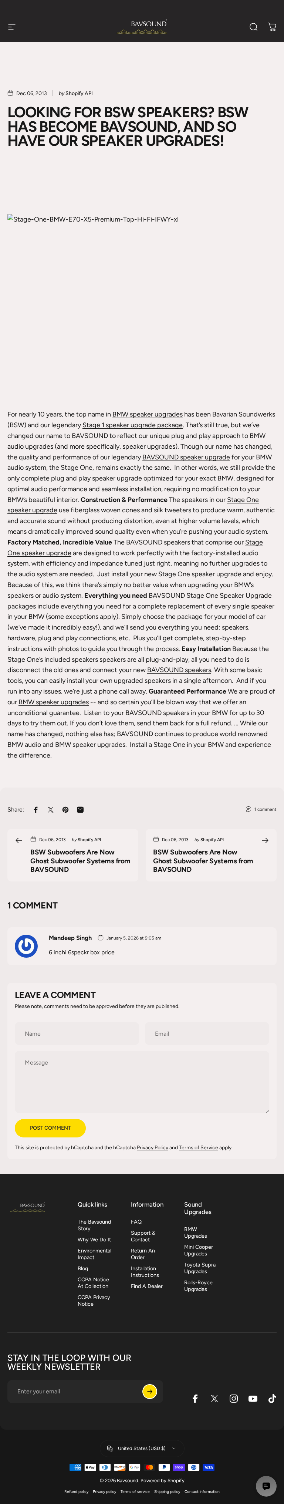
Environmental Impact (94, 1254)
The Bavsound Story (94, 1225)
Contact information (202, 1491)
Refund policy (76, 1491)
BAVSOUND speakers (179, 670)
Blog (83, 1268)
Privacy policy (104, 1491)
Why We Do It (94, 1239)
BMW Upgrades (195, 1232)
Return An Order (143, 1254)
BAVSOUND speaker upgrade (186, 457)
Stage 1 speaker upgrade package (132, 425)
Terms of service (135, 1491)
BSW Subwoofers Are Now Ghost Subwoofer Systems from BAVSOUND (80, 860)
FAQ (136, 1222)
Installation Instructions (145, 1271)
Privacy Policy (152, 1147)
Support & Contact (143, 1236)
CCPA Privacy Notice (94, 1300)
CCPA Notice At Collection (93, 1283)
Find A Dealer (147, 1286)
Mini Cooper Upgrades (198, 1250)
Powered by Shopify (163, 1480)
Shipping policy (167, 1491)
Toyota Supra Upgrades (200, 1268)
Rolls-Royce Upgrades (198, 1285)
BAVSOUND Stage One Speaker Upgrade (210, 595)
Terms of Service (198, 1147)
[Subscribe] (149, 1391)
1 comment (265, 809)
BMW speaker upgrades (147, 414)
